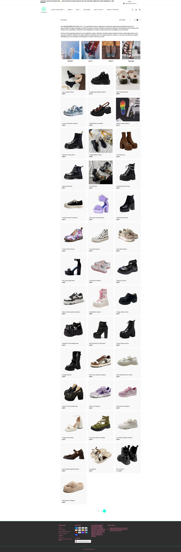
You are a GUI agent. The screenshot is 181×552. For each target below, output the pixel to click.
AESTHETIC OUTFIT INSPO (113, 9)
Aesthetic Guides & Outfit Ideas (65, 539)
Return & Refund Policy (64, 531)
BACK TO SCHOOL (98, 9)
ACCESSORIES (86, 9)
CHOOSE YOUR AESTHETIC (57, 9)
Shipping (61, 535)
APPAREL (70, 9)
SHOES (77, 9)
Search (60, 528)
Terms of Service (63, 533)
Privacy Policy (62, 530)
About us (61, 537)
